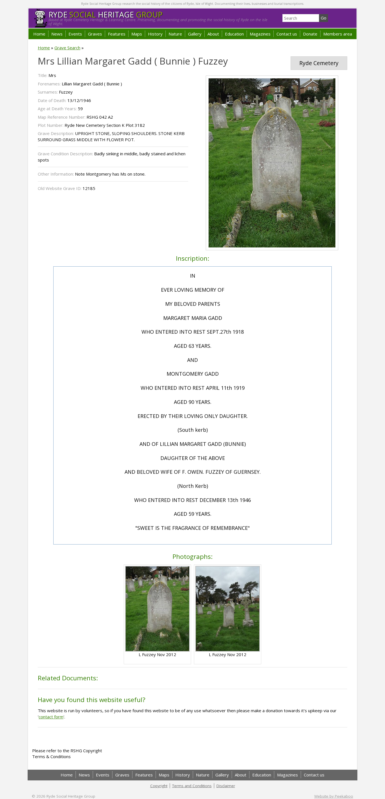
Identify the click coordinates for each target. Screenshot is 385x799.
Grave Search (67, 47)
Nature (175, 34)
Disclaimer (225, 785)
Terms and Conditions (192, 785)
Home (39, 34)
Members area (337, 34)
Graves (95, 34)
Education (234, 34)
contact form (51, 717)
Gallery (195, 34)
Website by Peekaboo (333, 796)
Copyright (158, 785)
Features (116, 34)
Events (75, 34)
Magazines (260, 34)
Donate (310, 34)
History (155, 34)
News (57, 34)
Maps (136, 34)
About (213, 34)
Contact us (286, 34)
